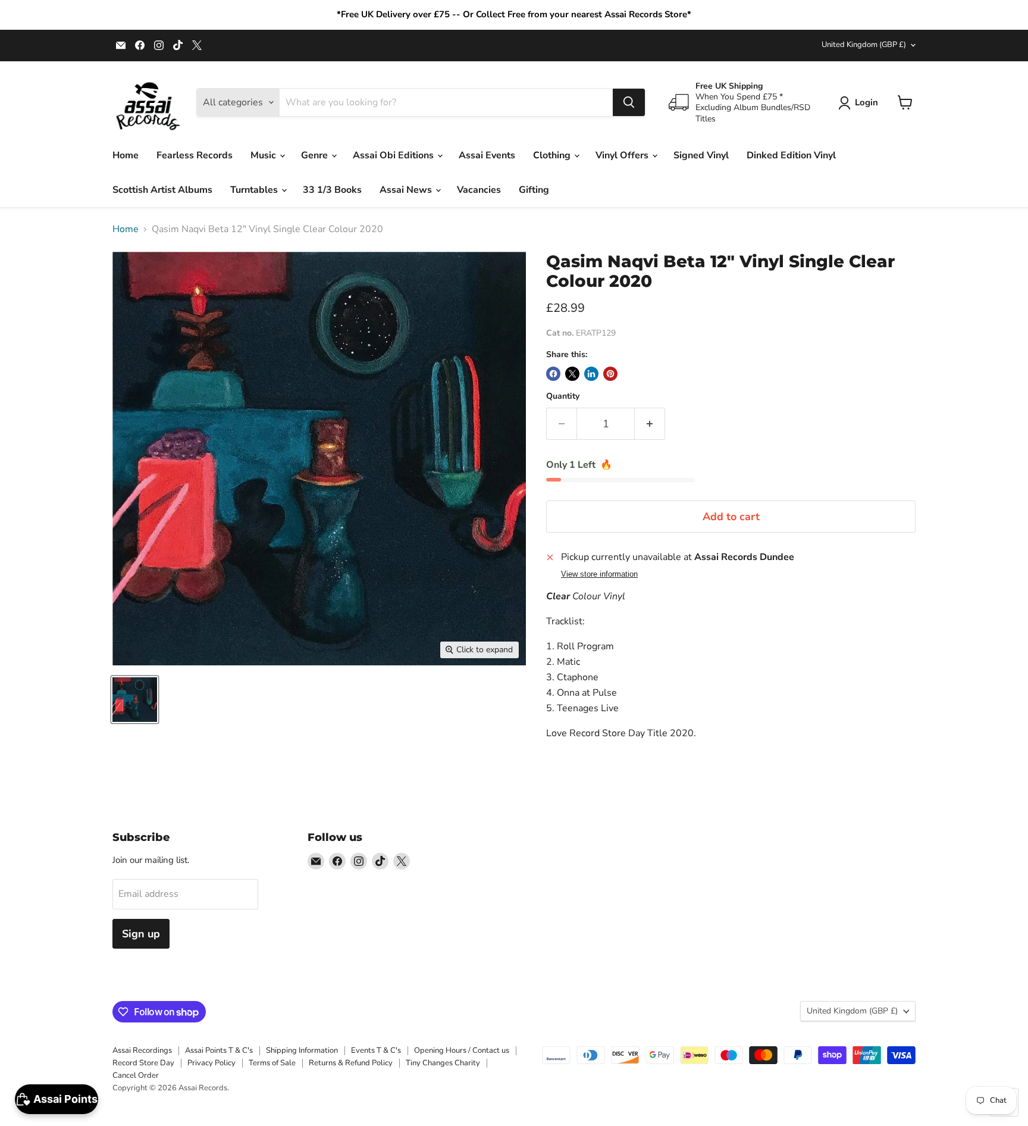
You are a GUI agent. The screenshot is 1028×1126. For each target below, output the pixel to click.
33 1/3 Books (332, 189)
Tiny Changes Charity (443, 1063)
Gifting (534, 189)
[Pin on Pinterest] (610, 374)
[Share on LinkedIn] (591, 374)
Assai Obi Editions (394, 155)
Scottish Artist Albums (162, 189)
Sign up (141, 934)
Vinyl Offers (623, 155)
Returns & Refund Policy (351, 1063)
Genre (315, 155)
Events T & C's (376, 1050)
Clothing (553, 155)
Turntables (255, 189)
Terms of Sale (272, 1063)
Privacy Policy (211, 1063)
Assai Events (487, 155)
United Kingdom (864, 44)
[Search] (629, 102)
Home (125, 155)
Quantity (562, 396)
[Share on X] (572, 374)
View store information (599, 574)
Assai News (407, 189)
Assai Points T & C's (219, 1050)
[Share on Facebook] (553, 374)
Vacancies (479, 189)
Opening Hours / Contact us (461, 1050)
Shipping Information (302, 1050)
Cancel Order (135, 1075)
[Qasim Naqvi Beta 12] (134, 699)
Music (264, 155)
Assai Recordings (142, 1050)
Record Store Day (143, 1063)
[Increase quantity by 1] (650, 424)
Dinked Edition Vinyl (791, 155)
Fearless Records (194, 155)
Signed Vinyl (701, 155)
